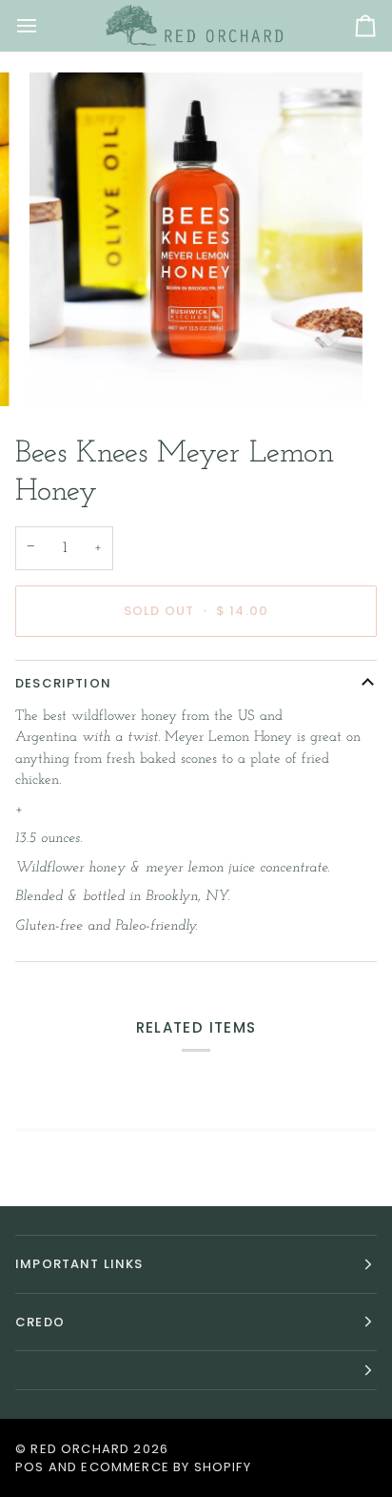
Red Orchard (79, 1449)
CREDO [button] (40, 1322)
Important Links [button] (79, 1264)
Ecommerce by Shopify (165, 1467)
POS (30, 1467)
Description (63, 683)
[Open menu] (43, 25)
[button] (196, 1370)
